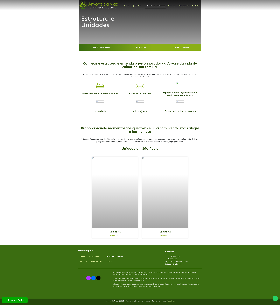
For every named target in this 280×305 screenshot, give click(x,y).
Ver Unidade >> (115, 235)
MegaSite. (171, 301)
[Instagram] (88, 278)
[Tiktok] (98, 278)
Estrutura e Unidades (156, 6)
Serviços (171, 6)
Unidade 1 (115, 231)
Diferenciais (183, 6)
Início (126, 6)
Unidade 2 (165, 231)
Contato (195, 6)
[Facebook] (93, 278)
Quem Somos (137, 6)
